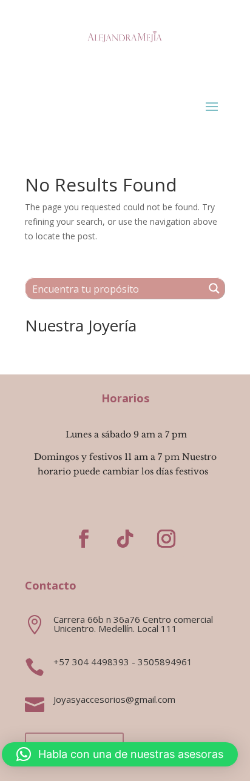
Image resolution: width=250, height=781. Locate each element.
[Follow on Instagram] (166, 538)
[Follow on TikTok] (125, 538)
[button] (120, 754)
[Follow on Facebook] (84, 538)
